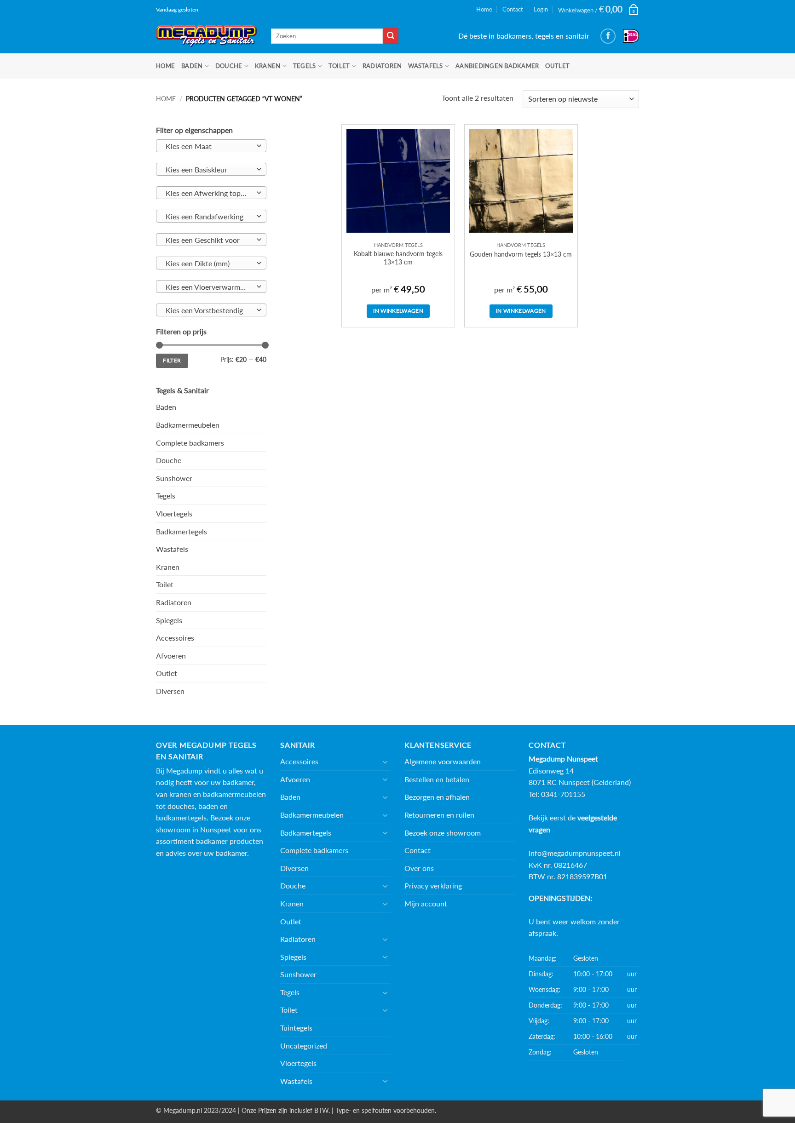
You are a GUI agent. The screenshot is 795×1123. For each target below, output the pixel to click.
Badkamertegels (181, 531)
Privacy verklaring (433, 885)
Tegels (304, 65)
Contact (512, 9)
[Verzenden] (390, 36)
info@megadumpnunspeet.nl (575, 852)
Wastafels (425, 65)
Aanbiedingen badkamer (497, 65)
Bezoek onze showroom (442, 832)
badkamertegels (181, 817)
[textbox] (209, 146)
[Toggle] (385, 761)
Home (484, 9)
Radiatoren (382, 65)
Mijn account (425, 903)
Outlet (557, 65)
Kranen (268, 65)
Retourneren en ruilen (439, 814)
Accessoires (175, 637)
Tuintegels (296, 1027)
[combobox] (211, 145)
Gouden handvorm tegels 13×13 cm (521, 254)
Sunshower (174, 478)
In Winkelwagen (398, 311)
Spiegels (169, 620)
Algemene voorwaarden (442, 761)
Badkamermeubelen (187, 424)
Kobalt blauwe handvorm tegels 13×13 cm (398, 258)
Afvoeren (171, 655)
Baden (191, 65)
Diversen (170, 691)
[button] (598, 9)
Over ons (419, 868)
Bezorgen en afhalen (437, 796)
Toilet (339, 65)
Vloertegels (174, 513)
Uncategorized (303, 1045)
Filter (172, 360)
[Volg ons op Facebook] (608, 36)
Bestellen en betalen (436, 779)
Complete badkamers (190, 442)
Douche (228, 65)
